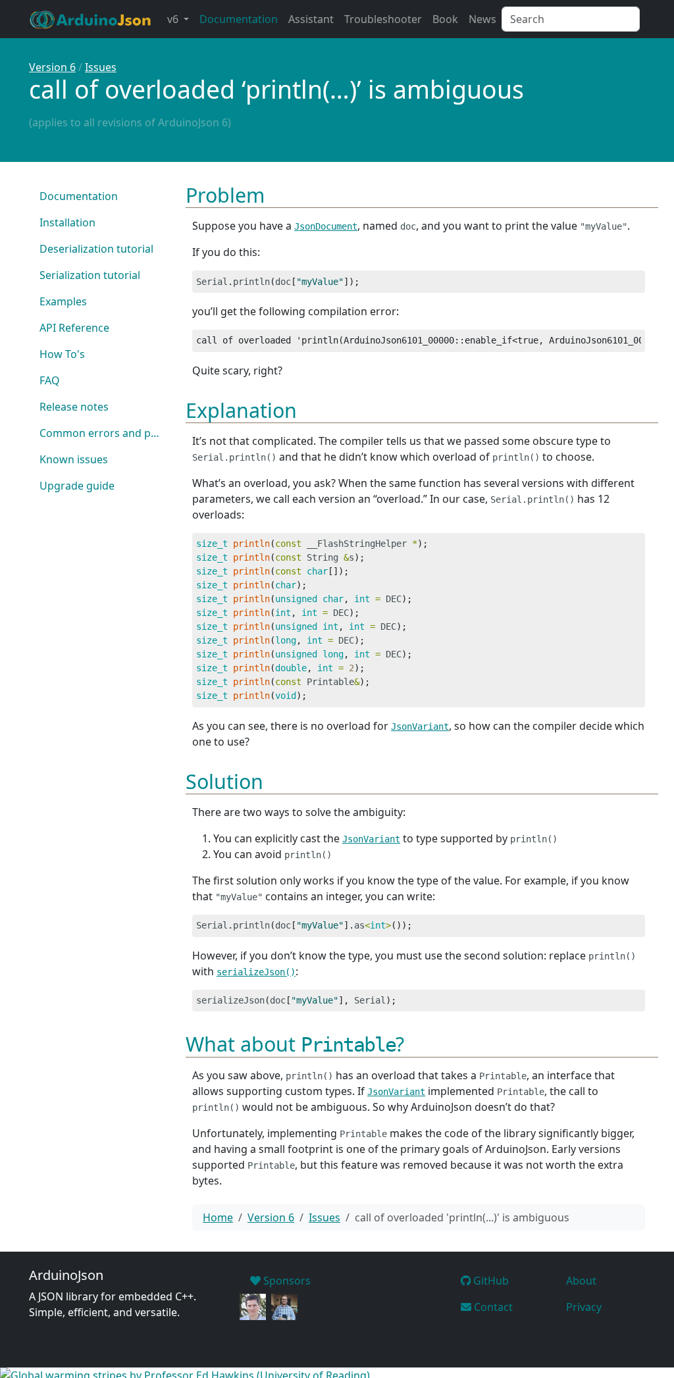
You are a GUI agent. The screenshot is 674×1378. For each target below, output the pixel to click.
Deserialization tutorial (96, 249)
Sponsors (286, 1280)
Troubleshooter (383, 19)
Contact (492, 1307)
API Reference (74, 327)
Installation (67, 222)
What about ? (295, 1044)
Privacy (584, 1307)
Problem (225, 195)
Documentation (238, 19)
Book (445, 19)
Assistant (311, 19)
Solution (224, 781)
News (482, 19)
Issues (101, 67)
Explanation (241, 410)
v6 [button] (174, 19)
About (581, 1280)
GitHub (490, 1280)
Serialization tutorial (89, 275)
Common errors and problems (105, 433)
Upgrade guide (77, 485)
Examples (63, 301)
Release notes (74, 406)
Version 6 (52, 67)
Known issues (73, 459)
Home (218, 1217)
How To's (62, 354)
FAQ (49, 380)
